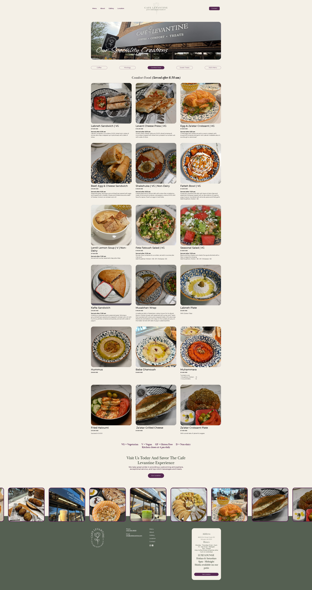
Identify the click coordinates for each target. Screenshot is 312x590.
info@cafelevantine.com (134, 536)
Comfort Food (156, 68)
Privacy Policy (216, 583)
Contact (214, 8)
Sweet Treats (184, 68)
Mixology (127, 68)
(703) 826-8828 (131, 530)
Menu (94, 8)
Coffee (99, 68)
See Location (206, 574)
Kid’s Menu (213, 68)
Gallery (111, 8)
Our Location (156, 475)
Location (120, 8)
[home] (156, 8)
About (102, 8)
